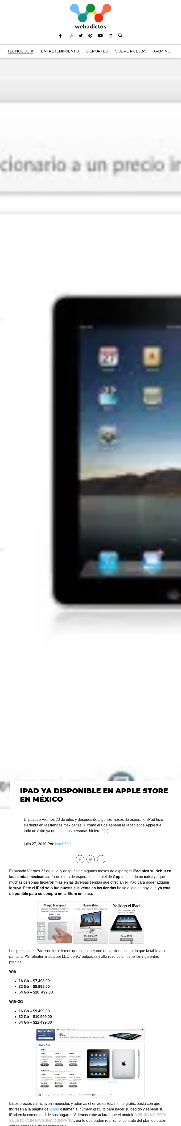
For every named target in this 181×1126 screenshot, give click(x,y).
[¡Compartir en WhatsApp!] (101, 859)
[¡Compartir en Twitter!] (90, 859)
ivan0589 (63, 844)
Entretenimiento (60, 51)
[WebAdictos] (90, 16)
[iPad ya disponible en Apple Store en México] (90, 443)
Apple (54, 1109)
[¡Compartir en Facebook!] (80, 859)
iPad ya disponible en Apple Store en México (94, 795)
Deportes (97, 51)
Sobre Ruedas (131, 51)
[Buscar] (120, 35)
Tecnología (20, 51)
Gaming (162, 51)
